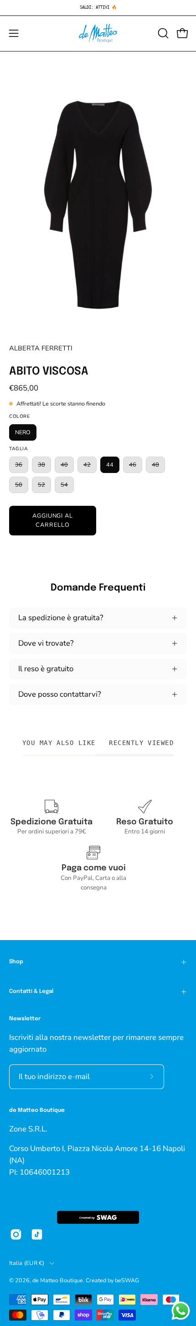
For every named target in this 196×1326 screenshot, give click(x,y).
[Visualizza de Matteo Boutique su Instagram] (16, 1234)
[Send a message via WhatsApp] (180, 1310)
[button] (162, 33)
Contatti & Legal (31, 991)
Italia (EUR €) (27, 1263)
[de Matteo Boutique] (98, 33)
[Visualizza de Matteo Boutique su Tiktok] (37, 1234)
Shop (16, 962)
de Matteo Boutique (57, 1280)
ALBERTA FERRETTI (40, 348)
